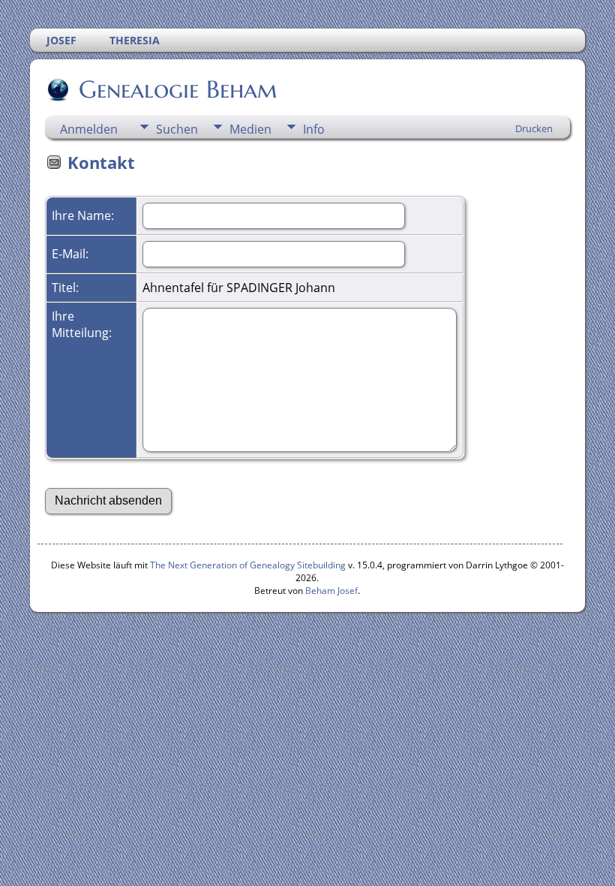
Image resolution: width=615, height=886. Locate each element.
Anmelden (89, 129)
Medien (251, 129)
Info (314, 129)
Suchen (177, 129)
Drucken (534, 128)
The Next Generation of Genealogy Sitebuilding (248, 565)
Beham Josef (331, 590)
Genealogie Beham (178, 89)
